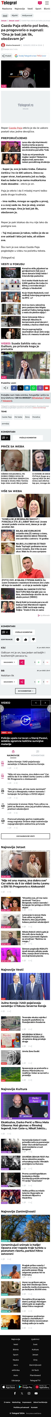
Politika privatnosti (21, 1407)
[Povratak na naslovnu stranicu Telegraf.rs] (9, 3)
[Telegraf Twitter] (22, 1393)
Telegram (7, 401)
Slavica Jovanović (13, 45)
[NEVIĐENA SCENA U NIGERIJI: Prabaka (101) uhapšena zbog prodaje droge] (11, 1040)
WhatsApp (37, 398)
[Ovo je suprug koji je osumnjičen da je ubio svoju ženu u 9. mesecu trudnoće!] (11, 333)
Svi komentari (25, 691)
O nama (7, 1402)
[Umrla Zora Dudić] (11, 1057)
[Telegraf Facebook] (15, 1393)
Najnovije (13, 847)
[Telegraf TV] (36, 1393)
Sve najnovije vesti (25, 836)
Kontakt (34, 1407)
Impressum (27, 1402)
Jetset (4, 21)
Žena (27, 417)
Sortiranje (7, 639)
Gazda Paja (15, 128)
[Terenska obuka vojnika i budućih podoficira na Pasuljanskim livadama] (11, 1023)
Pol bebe (18, 417)
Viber (47, 398)
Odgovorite (9, 662)
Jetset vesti (14, 21)
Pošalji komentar (27, 438)
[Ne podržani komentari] (33, 639)
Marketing (16, 1402)
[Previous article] (2, 708)
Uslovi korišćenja (39, 408)
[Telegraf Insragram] (29, 1393)
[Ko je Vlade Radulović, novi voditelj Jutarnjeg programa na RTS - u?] (11, 297)
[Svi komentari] (17, 639)
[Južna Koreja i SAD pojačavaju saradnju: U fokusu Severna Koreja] (25, 986)
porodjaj (5, 424)
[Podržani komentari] (25, 639)
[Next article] (49, 708)
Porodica (36, 417)
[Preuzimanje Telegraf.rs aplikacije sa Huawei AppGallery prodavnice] (42, 1387)
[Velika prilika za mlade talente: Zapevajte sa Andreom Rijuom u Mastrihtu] (11, 1197)
